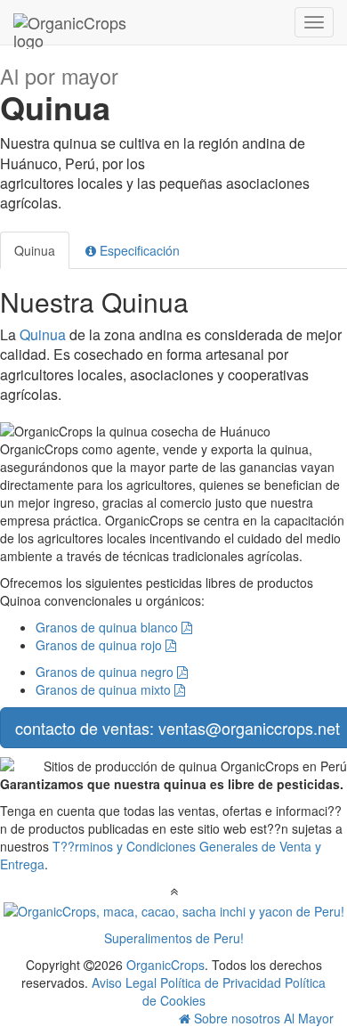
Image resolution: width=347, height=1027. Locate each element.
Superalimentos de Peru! (174, 938)
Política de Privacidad (220, 982)
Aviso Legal (124, 982)
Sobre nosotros (237, 1018)
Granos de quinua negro (106, 672)
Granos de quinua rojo (100, 645)
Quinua (34, 250)
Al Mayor (309, 1018)
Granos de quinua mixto (105, 689)
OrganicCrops (165, 965)
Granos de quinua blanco (109, 627)
